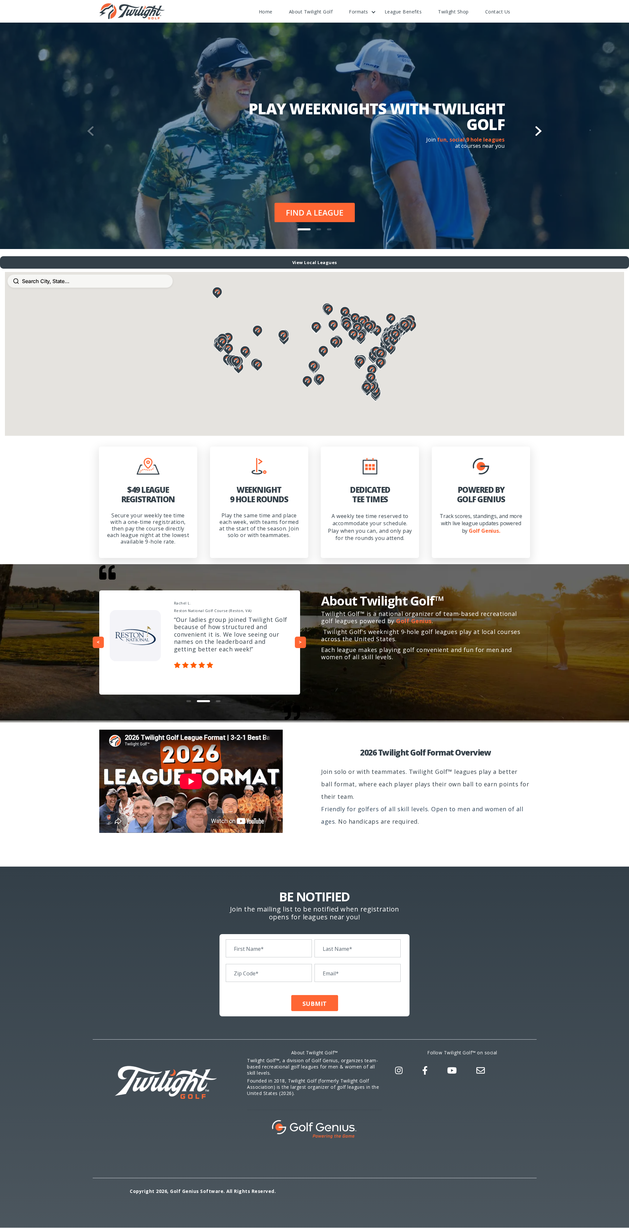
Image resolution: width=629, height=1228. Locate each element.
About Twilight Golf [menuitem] (311, 12)
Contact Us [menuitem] (497, 12)
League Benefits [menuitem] (403, 12)
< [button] (98, 642)
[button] (304, 229)
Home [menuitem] (266, 12)
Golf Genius (414, 621)
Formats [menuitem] (358, 12)
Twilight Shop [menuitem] (453, 12)
